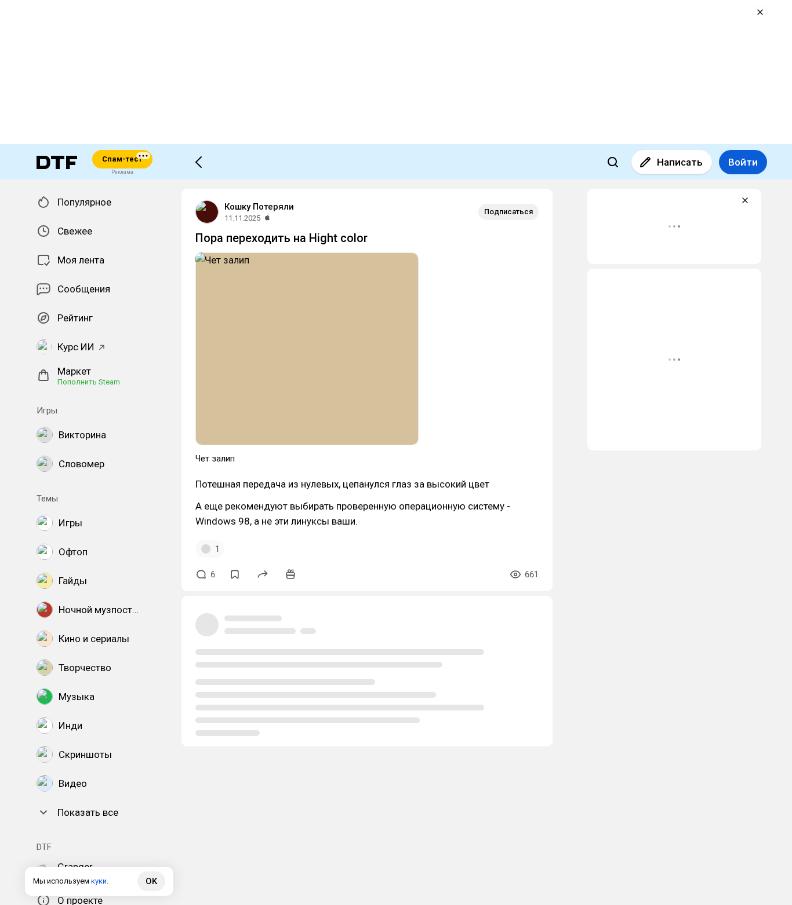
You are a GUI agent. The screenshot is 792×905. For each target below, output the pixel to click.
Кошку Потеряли (259, 206)
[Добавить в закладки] (235, 574)
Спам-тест (122, 159)
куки (99, 881)
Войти (743, 162)
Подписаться (508, 211)
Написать (680, 162)
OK (151, 881)
